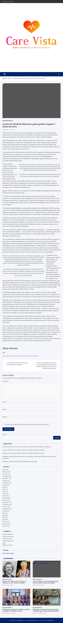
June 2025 (5, 489)
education (11, 356)
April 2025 (5, 493)
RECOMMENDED (8, 558)
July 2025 (4, 487)
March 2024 (5, 522)
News (27, 356)
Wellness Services (7, 545)
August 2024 (6, 511)
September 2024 (7, 509)
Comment (5, 381)
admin (13, 129)
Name (4, 402)
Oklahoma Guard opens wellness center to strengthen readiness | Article (23, 453)
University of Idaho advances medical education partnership (19, 461)
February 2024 (6, 524)
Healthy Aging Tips (7, 541)
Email (4, 409)
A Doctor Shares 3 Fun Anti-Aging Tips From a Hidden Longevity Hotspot (23, 450)
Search (4, 434)
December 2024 (6, 502)
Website (4, 417)
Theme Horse (33, 620)
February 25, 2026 (6, 613)
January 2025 (6, 500)
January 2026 (6, 474)
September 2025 (7, 482)
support (36, 356)
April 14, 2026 (5, 585)
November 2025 (6, 478)
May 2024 (5, 517)
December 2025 (6, 476)
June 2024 (5, 515)
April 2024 (5, 519)
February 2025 (6, 498)
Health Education (7, 120)
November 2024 (7, 504)
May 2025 (5, 491)
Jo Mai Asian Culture (8, 553)
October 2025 (6, 480)
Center (7, 356)
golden (19, 356)
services (32, 356)
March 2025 (5, 496)
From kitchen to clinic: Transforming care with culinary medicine (17, 363)
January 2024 (6, 526)
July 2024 (5, 513)
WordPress (51, 620)
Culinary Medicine (7, 534)
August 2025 (6, 485)
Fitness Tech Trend (8, 536)
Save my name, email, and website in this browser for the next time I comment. (27, 424)
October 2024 (6, 506)
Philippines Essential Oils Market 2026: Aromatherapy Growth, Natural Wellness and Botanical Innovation (46, 611)
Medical (24, 356)
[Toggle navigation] (4, 74)
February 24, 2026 (37, 613)
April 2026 (5, 469)
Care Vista (9, 66)
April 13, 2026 (36, 585)
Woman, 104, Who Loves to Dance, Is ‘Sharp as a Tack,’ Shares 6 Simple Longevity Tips (26, 446)
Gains (16, 356)
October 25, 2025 (6, 129)
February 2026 (6, 472)
